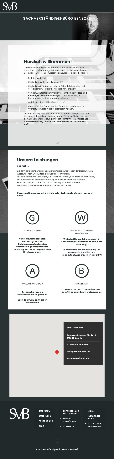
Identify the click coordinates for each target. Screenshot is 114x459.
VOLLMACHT (69, 426)
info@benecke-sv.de (78, 351)
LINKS (91, 411)
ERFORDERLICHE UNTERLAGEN (71, 412)
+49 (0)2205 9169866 (77, 344)
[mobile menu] (109, 6)
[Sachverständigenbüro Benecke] (10, 6)
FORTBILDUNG (46, 421)
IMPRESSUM (44, 411)
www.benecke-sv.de (78, 358)
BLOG (41, 426)
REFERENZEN (45, 416)
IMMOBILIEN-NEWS (94, 417)
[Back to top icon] (57, 443)
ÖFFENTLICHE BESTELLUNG (94, 425)
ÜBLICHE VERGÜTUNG (69, 420)
